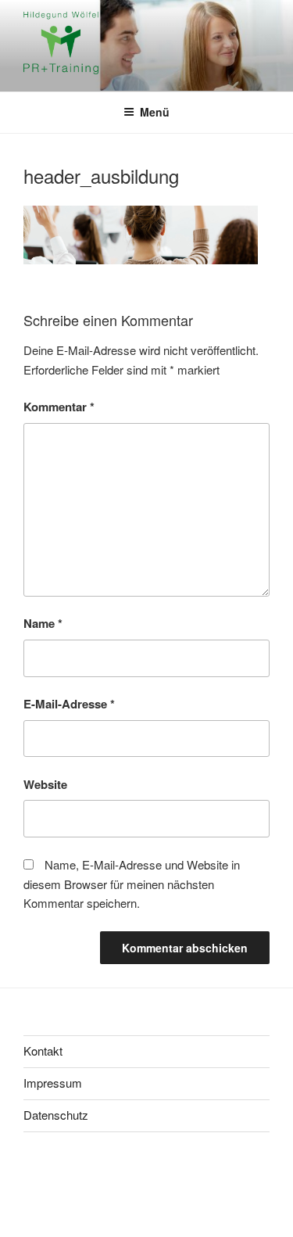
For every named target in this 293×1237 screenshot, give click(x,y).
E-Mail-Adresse (69, 703)
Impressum (52, 1082)
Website (45, 784)
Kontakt (43, 1050)
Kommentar (59, 406)
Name (43, 623)
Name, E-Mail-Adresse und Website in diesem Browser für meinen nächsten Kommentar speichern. (131, 884)
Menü (155, 112)
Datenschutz (55, 1114)
